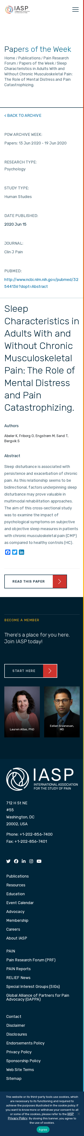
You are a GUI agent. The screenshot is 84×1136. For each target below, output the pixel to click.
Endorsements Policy (25, 1043)
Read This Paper (28, 581)
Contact (13, 1017)
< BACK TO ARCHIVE (22, 115)
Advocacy (15, 912)
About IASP (16, 938)
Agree (43, 1129)
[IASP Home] (17, 9)
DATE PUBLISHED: (21, 215)
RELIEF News (18, 978)
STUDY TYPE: (16, 188)
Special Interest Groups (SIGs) (33, 987)
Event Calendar (20, 903)
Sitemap (14, 1079)
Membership (17, 921)
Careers (13, 929)
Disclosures (16, 1034)
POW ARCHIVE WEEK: (23, 134)
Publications (17, 876)
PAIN (10, 951)
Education (15, 894)
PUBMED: (13, 271)
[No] (78, 1114)
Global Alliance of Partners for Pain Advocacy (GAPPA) (37, 997)
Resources (15, 885)
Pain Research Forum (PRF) (31, 960)
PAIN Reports (18, 969)
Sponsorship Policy (23, 1061)
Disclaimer (15, 1026)
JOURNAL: (13, 243)
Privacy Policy (19, 1052)
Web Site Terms (20, 1070)
